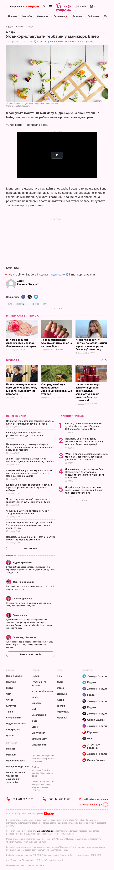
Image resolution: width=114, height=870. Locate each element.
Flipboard (93, 732)
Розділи (35, 670)
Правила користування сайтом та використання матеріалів (43, 758)
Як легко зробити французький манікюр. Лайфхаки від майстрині (21, 343)
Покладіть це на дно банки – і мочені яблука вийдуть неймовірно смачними (30, 538)
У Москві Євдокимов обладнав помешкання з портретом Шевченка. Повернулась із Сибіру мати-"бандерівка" (30, 570)
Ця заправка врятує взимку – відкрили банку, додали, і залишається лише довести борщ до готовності (30, 447)
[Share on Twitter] (30, 297)
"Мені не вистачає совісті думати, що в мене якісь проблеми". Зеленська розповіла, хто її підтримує (86, 457)
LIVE (34, 709)
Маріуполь (63, 711)
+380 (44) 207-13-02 (58, 799)
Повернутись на (17, 6)
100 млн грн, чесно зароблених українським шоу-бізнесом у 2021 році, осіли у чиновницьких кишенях (30, 644)
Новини (12, 16)
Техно (9, 711)
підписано (58, 274)
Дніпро (61, 705)
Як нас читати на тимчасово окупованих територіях (15, 777)
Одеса (60, 687)
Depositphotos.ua (45, 831)
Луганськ (62, 717)
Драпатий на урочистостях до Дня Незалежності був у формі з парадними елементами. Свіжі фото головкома (84, 473)
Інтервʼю (27, 16)
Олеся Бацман (96, 719)
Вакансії (10, 748)
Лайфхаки (93, 16)
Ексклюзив (38, 714)
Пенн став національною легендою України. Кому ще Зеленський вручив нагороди (30, 422)
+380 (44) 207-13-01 (22, 799)
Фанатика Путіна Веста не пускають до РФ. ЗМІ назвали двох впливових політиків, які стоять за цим (29, 525)
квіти (10, 304)
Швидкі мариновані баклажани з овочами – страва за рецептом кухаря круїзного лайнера (30, 487)
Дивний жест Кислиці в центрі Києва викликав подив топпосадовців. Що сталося (30, 460)
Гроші (9, 687)
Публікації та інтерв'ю (39, 683)
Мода (30, 26)
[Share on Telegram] (36, 297)
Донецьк (62, 693)
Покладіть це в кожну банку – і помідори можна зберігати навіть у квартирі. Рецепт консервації (84, 441)
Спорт (9, 699)
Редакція (11, 754)
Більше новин (30, 548)
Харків (60, 699)
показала (27, 117)
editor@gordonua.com (96, 799)
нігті (45, 304)
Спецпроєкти (39, 744)
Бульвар (20, 26)
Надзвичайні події (16, 723)
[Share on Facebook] (23, 297)
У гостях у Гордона (42, 691)
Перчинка (59, 16)
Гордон (9, 26)
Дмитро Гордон (97, 676)
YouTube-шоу (39, 738)
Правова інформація (17, 766)
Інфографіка (13, 729)
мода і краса (22, 304)
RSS (89, 738)
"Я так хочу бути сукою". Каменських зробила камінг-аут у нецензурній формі (28, 500)
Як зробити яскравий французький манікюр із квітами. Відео (56, 343)
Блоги (11, 555)
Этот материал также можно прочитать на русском (65, 41)
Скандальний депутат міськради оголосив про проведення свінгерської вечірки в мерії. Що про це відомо (29, 473)
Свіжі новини (16, 416)
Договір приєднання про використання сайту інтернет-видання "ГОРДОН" (43, 785)
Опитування (38, 732)
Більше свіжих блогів (30, 654)
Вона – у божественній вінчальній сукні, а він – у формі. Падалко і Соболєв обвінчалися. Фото (83, 426)
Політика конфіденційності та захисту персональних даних (42, 771)
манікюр (35, 304)
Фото (34, 720)
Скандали (42, 16)
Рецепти (77, 16)
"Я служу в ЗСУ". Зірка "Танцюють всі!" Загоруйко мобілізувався (27, 512)
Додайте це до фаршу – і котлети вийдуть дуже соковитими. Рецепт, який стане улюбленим (84, 490)
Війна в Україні (14, 676)
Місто (60, 670)
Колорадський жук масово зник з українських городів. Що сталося (25, 434)
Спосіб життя (13, 717)
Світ (8, 693)
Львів (60, 681)
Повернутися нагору (90, 804)
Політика (11, 681)
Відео (35, 726)
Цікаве (9, 735)
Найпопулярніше (71, 416)
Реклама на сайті (15, 760)
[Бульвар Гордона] (63, 7)
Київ (59, 676)
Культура (11, 705)
